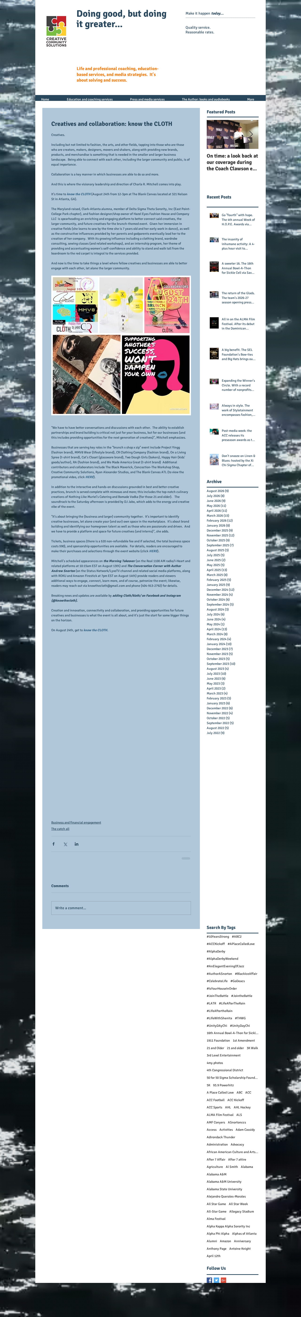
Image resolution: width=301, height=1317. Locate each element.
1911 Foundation (218, 1041)
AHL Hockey (242, 1107)
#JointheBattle (241, 996)
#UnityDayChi (240, 1026)
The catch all (60, 829)
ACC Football (216, 1100)
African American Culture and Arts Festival (232, 1152)
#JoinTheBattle (217, 996)
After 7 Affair (216, 1160)
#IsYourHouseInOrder (222, 989)
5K (208, 1085)
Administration (217, 1144)
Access (212, 1130)
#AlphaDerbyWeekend (222, 959)
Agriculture (215, 1167)
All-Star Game (216, 1212)
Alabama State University (224, 1189)
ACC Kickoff (235, 1100)
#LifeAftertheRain (220, 1011)
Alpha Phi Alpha (218, 1234)
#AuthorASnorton (219, 974)
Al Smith (232, 1167)
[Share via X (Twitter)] (65, 844)
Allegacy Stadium (241, 1212)
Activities (226, 1130)
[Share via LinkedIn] (76, 844)
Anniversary (242, 1241)
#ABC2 (237, 937)
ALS (239, 1115)
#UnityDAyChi (217, 1026)
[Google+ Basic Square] (223, 1280)
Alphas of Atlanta (244, 1234)
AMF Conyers (216, 1122)
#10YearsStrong (218, 937)
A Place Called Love (220, 1093)
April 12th (214, 1256)
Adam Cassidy (245, 1130)
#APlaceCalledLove (241, 944)
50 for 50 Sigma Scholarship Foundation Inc (232, 1078)
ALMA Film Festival (220, 1115)
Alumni (212, 1241)
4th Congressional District (225, 1070)
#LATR (211, 1003)
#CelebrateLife (217, 981)
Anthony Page (216, 1249)
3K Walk (252, 1048)
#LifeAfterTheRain (232, 1003)
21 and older (235, 1048)
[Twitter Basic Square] (216, 1280)
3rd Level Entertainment (224, 1055)
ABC (239, 1093)
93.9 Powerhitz (223, 1085)
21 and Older (215, 1048)
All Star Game (216, 1204)
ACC (248, 1093)
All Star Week (238, 1204)
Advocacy (237, 1144)
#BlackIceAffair (246, 974)
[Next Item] (251, 134)
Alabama (247, 1167)
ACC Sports (214, 1107)
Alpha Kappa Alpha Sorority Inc (228, 1226)
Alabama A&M (216, 1174)
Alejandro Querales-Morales (226, 1196)
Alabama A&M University (224, 1182)
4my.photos (215, 1063)
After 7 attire (237, 1160)
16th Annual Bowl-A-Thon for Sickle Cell (232, 1033)
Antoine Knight (240, 1249)
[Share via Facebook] (53, 844)
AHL (228, 1107)
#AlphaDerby (216, 951)
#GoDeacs (237, 981)
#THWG (240, 1018)
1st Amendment (244, 1041)
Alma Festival (216, 1219)
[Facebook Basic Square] (209, 1280)
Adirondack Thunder (221, 1137)
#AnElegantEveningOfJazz (225, 966)
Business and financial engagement (76, 823)
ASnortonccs (237, 1122)
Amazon (225, 1241)
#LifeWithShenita (219, 1018)
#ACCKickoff (216, 944)
